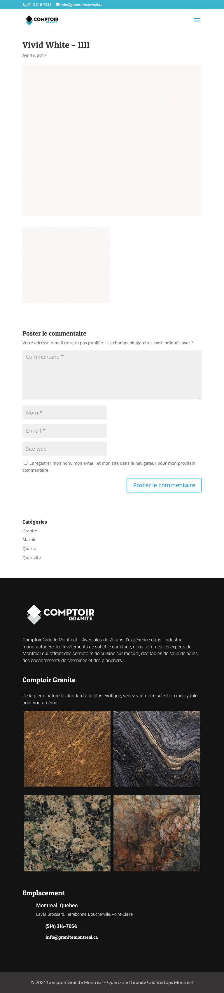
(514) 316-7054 (39, 4)
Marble (29, 539)
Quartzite (31, 557)
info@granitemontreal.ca (72, 937)
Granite (29, 531)
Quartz (29, 548)
